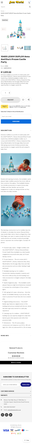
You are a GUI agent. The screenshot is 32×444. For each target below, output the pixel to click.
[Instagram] (6, 415)
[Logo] (16, 2)
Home (2, 11)
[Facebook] (2, 415)
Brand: (2, 66)
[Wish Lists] (23, 99)
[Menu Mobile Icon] (2, 2)
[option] (16, 29)
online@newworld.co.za (14, 410)
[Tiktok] (10, 415)
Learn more (23, 107)
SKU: (2, 68)
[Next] (28, 29)
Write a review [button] (16, 362)
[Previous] (3, 29)
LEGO (6, 66)
